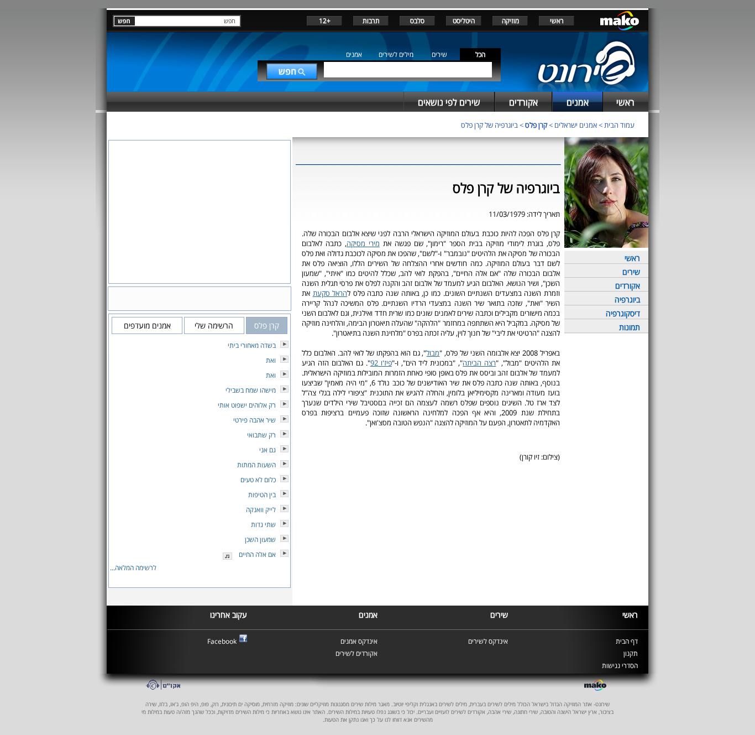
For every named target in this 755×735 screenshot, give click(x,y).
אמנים (354, 54)
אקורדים (627, 285)
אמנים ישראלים (575, 125)
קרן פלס (536, 125)
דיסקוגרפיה (623, 313)
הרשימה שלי (214, 325)
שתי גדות (263, 524)
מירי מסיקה (363, 243)
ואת (271, 360)
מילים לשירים (396, 54)
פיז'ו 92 (381, 363)
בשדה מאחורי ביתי (252, 345)
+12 (325, 20)
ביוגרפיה (627, 299)
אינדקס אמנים (359, 641)
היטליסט (464, 20)
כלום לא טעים (258, 479)
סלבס (417, 20)
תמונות (629, 327)
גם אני (267, 450)
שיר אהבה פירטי (254, 420)
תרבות (371, 20)
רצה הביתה (479, 363)
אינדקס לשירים (488, 641)
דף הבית (627, 641)
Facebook (222, 641)
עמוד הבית (619, 125)
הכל (480, 54)
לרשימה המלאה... (133, 567)
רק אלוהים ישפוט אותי (247, 405)
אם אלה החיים (257, 554)
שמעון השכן (260, 539)
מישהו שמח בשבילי (251, 390)
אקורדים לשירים (356, 653)
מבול (432, 353)
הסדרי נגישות (620, 665)
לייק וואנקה (261, 509)
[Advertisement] (428, 495)
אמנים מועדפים (147, 325)
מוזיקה (510, 20)
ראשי (557, 20)
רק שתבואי (261, 435)
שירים (439, 54)
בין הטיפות (262, 494)
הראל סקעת (330, 293)
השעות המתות (256, 465)
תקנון (630, 653)
